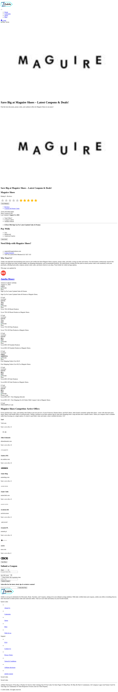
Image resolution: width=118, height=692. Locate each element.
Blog (5, 17)
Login (4, 20)
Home (6, 12)
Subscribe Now (23, 587)
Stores (6, 15)
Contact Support (9, 253)
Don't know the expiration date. (12, 577)
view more (4, 239)
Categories (7, 14)
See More (4, 562)
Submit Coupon (5, 581)
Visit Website (5, 203)
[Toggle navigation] (1, 9)
